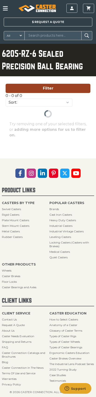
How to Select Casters (63, 319)
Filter (48, 88)
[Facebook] (20, 173)
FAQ (5, 347)
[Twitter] (64, 173)
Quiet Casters (58, 257)
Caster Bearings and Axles (19, 287)
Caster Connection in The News (23, 367)
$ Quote (48, 22)
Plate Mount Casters (15, 220)
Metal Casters (11, 231)
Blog (5, 362)
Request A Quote (13, 325)
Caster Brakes (11, 276)
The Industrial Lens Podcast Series (71, 364)
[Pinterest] (53, 173)
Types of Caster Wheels (64, 341)
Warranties (9, 379)
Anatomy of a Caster (63, 325)
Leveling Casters (60, 237)
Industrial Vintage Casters (66, 231)
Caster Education (67, 313)
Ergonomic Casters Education (69, 353)
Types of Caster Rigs (62, 336)
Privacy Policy (11, 384)
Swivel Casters (11, 209)
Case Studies (57, 375)
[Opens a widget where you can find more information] (75, 389)
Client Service (16, 313)
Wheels (6, 270)
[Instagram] (31, 173)
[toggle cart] (88, 8)
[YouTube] (76, 173)
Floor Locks (9, 281)
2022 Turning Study (63, 369)
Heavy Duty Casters (62, 220)
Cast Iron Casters (60, 214)
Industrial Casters (60, 225)
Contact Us (9, 319)
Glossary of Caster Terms (65, 330)
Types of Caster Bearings (65, 347)
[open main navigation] (5, 8)
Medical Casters (59, 251)
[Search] (87, 35)
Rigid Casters (10, 214)
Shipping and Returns (16, 341)
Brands (54, 209)
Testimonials (57, 380)
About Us (8, 330)
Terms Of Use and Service (18, 373)
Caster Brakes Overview (65, 358)
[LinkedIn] (42, 173)
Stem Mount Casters (15, 225)
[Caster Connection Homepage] (37, 8)
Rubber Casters (12, 237)
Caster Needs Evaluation (18, 336)
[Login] (71, 8)
